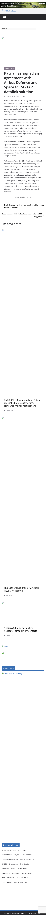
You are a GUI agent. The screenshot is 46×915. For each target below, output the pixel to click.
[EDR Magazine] (4, 17)
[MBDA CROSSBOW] (23, 5)
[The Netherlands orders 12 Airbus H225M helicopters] (23, 418)
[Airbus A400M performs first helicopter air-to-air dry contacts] (23, 603)
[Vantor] (5, 647)
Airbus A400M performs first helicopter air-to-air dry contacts (20, 629)
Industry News (9, 68)
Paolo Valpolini (20, 97)
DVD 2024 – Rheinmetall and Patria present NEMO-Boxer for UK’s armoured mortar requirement (22, 402)
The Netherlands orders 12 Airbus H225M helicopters (21, 589)
